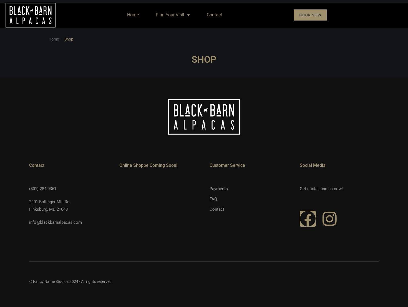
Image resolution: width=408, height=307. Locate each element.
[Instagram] (329, 219)
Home (133, 14)
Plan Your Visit (170, 14)
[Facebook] (308, 219)
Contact (214, 14)
